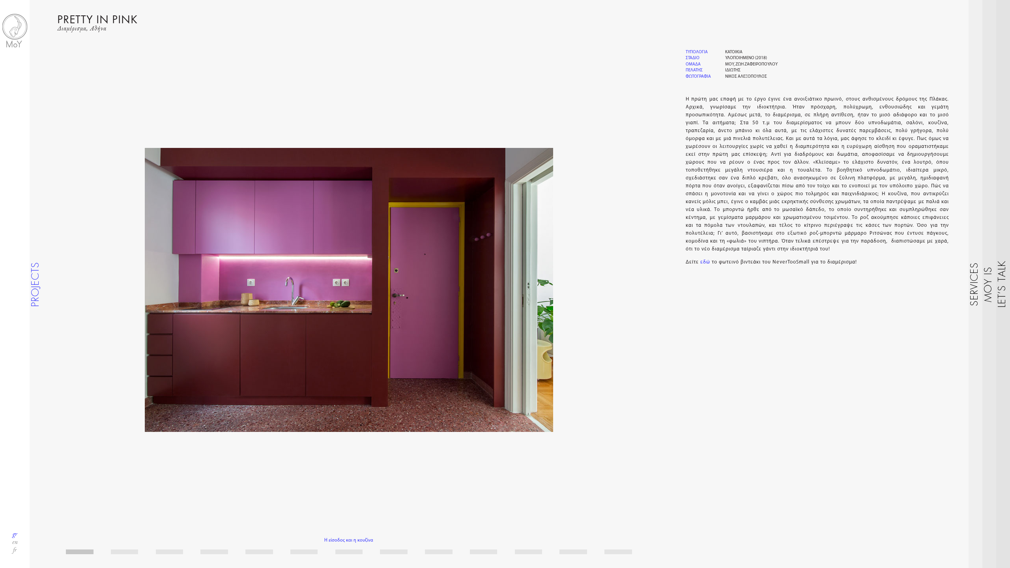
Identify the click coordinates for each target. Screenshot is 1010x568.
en (15, 542)
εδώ (705, 262)
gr (15, 534)
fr (15, 550)
